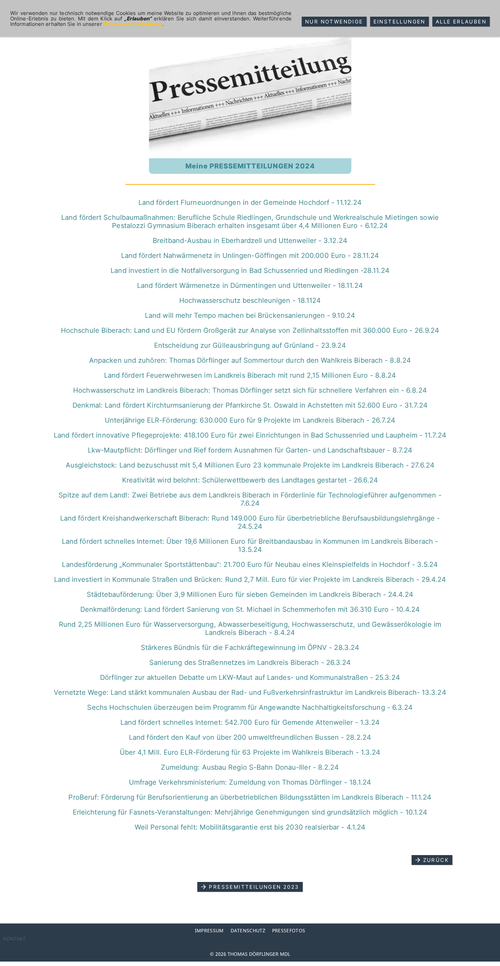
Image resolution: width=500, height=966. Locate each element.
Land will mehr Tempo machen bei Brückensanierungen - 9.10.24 (250, 315)
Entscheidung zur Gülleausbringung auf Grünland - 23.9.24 (250, 345)
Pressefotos (288, 930)
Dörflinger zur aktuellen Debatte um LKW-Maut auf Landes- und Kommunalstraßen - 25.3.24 (250, 677)
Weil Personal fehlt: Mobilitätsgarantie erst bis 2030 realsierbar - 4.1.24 (250, 827)
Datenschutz (248, 930)
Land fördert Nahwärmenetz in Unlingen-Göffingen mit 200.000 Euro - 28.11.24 (250, 255)
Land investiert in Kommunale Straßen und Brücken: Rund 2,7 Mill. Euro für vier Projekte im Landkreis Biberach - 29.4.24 (250, 579)
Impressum (209, 930)
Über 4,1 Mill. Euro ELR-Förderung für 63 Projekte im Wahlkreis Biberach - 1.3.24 (250, 752)
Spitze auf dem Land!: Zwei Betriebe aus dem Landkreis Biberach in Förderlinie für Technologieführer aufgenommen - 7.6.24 (250, 499)
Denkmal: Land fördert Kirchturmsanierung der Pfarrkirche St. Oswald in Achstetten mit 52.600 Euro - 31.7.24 (250, 405)
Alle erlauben (461, 21)
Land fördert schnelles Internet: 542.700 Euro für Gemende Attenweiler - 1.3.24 (250, 722)
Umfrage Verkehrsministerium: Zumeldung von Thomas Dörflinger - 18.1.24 (250, 782)
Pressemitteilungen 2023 (254, 887)
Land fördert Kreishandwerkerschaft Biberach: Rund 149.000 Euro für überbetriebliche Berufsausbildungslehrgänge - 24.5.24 (250, 522)
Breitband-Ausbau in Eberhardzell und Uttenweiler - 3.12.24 (250, 240)
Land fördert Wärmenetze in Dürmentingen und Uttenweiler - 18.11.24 (250, 285)
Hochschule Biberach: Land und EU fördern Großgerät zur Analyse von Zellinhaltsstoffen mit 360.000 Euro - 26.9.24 (250, 330)
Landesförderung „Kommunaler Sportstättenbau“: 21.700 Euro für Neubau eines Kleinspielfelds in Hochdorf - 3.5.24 (250, 564)
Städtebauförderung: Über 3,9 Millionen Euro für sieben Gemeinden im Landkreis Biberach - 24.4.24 (250, 594)
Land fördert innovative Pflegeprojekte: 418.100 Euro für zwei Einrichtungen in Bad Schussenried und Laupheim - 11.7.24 (250, 435)
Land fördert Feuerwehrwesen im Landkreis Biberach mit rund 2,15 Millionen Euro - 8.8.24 (250, 375)
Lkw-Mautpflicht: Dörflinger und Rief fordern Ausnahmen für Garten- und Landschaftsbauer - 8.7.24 (250, 450)
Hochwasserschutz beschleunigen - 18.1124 (250, 300)
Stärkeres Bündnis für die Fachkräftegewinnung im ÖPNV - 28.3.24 (250, 647)
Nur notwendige (334, 21)
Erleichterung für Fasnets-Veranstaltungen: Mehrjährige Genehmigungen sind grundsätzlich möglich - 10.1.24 (250, 812)
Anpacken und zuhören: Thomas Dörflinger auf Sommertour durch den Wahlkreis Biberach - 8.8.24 (250, 360)
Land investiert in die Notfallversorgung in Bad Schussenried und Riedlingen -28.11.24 (250, 270)
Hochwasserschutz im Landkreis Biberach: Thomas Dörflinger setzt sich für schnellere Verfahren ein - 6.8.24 (250, 390)
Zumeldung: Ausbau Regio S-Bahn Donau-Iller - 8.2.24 (250, 767)
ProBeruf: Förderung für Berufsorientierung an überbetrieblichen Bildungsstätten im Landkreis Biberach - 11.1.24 (249, 797)
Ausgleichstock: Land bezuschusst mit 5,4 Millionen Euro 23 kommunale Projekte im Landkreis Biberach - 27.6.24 (250, 465)
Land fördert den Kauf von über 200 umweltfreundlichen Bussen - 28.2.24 (250, 737)
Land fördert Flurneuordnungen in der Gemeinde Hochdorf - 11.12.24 (250, 202)
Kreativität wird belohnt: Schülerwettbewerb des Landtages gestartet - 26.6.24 (250, 480)
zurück (436, 860)
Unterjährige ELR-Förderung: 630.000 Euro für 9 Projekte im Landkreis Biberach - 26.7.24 (250, 420)
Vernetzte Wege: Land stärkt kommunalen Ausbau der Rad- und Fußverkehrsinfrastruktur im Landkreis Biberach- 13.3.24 (250, 692)
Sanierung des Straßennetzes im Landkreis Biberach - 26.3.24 (250, 662)
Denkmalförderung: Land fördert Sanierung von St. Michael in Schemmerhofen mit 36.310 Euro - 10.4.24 (250, 609)
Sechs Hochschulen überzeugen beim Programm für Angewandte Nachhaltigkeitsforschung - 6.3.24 (250, 707)
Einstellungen (399, 21)
